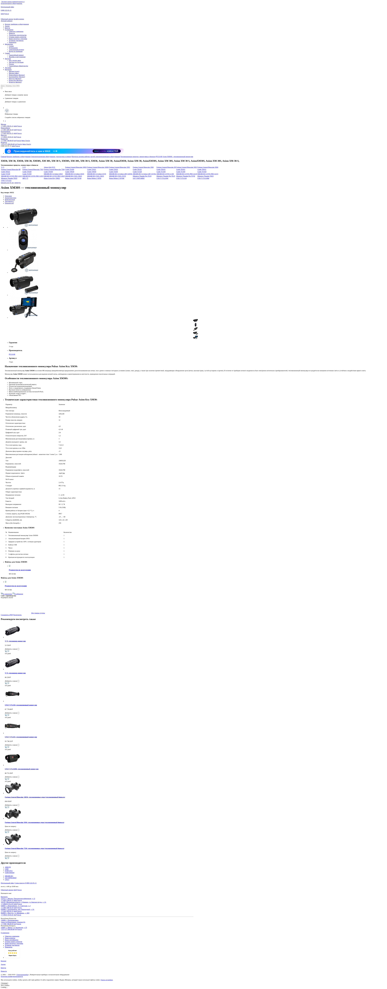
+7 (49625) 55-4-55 (7, 904)
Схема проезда (20, 883)
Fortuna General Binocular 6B (10, 169)
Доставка (8, 68)
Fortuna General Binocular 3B (166, 167)
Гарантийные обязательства (18, 66)
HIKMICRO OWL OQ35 (117, 176)
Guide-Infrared (9, 872)
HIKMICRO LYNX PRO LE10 (186, 174)
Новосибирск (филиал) (17, 75)
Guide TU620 (201, 172)
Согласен (4, 983)
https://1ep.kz (25, 140)
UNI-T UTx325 (6, 180)
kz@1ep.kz (17, 140)
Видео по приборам (15, 51)
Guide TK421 (137, 169)
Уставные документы (16, 40)
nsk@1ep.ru (18, 130)
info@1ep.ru (5, 14)
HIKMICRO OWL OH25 (73, 176)
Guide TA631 (113, 169)
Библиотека (9, 44)
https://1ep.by (26, 144)
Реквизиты (12, 42)
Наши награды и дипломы (18, 39)
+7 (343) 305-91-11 (7, 133)
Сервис (7, 53)
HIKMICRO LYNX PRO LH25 (54, 176)
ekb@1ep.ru (18, 133)
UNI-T (7, 879)
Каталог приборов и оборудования (17, 24)
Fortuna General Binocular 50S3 (186, 167)
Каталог (3, 961)
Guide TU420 (137, 172)
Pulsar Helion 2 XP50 (94, 178)
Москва (3, 124)
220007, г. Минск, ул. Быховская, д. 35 (14, 927)
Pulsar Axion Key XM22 (52, 178)
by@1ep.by (18, 144)
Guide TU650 (26, 174)
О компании (9, 30)
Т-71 (2, 167)
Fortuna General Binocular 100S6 (98, 167)
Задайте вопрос (19, 19)
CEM (6, 869)
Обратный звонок (7, 19)
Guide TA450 (69, 169)
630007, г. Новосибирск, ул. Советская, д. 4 (15, 906)
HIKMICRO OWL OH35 (95, 176)
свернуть (17, 183)
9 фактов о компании (16, 31)
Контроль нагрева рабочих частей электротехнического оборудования (96, 156)
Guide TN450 (48, 172)
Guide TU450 (180, 172)
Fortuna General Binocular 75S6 (54, 169)
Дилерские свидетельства (18, 35)
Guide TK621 (5, 172)
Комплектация (10, 199)
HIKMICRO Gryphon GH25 (53, 174)
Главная (3, 156)
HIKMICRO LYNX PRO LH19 (32, 176)
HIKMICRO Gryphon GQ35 (96, 174)
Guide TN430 (26, 172)
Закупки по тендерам (16, 62)
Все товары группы (38, 613)
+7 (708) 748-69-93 (7, 140)
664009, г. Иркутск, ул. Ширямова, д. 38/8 (15, 913)
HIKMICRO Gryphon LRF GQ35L (144, 174)
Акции (7, 26)
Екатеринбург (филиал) (17, 77)
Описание (8, 196)
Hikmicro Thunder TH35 (9, 178)
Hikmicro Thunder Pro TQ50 (185, 176)
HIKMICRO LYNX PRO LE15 (207, 174)
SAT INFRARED (10, 878)
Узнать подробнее (106, 980)
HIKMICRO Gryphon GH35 (74, 174)
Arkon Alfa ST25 (49, 167)
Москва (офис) (14, 73)
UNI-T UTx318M (203, 178)
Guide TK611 (201, 169)
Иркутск (4, 135)
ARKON (8, 867)
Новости (12, 33)
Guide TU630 (5, 174)
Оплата (11, 64)
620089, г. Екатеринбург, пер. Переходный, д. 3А (17, 909)
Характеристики (10, 198)
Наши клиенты (10, 938)
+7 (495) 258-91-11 (7, 126)
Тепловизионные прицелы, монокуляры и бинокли (138, 156)
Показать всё (9, 203)
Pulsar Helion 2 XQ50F (116, 178)
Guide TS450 (113, 172)
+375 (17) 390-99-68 (7, 144)
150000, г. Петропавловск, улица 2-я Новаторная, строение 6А (13, 921)
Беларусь (4, 142)
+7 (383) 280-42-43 (7, 130)
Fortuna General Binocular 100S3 (76, 167)
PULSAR (159, 156)
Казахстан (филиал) (15, 80)
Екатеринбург (5, 131)
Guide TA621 (91, 169)
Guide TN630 (69, 172)
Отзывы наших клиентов (17, 37)
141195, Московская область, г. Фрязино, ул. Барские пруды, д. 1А (23, 902)
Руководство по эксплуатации (20, 570)
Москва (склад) (14, 71)
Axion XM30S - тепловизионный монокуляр (178, 156)
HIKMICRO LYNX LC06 (165, 174)
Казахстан (4, 139)
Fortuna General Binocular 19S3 (119, 167)
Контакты (8, 69)
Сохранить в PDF (7, 615)
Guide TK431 (161, 169)
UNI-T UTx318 (181, 178)
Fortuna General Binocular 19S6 (143, 167)
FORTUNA (9, 871)
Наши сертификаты (11, 940)
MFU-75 (25, 178)
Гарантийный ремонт (16, 55)
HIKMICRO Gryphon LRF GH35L (120, 174)
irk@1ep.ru (17, 137)
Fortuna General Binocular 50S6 (207, 167)
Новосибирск (5, 128)
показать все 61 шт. (7, 183)
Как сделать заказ (15, 60)
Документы (9, 201)
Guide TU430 (161, 172)
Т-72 (24, 167)
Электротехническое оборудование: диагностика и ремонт (51, 156)
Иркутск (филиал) (15, 78)
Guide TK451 (180, 169)
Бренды (7, 28)
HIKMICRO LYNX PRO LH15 (11, 176)
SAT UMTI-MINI (138, 178)
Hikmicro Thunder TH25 (205, 176)
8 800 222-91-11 (6, 10)
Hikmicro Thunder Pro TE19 (142, 176)
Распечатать (17, 615)
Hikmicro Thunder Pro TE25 (166, 176)
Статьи (11, 46)
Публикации (13, 48)
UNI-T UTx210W (162, 178)
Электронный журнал (16, 49)
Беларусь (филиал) (15, 82)
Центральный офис (7, 7)
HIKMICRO (9, 876)
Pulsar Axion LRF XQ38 (73, 178)
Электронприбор (22, 975)
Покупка (8, 58)
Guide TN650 (91, 172)
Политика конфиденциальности (12, 976)
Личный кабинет (6, 21)
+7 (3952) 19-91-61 (7, 137)
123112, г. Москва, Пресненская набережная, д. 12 (18, 898)
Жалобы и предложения (17, 57)
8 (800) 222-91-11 (31, 883)
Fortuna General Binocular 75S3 (32, 169)
